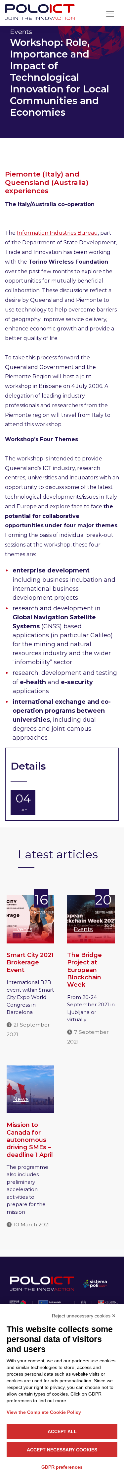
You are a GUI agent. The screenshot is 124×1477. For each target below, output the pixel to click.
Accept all (62, 1431)
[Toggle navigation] (110, 14)
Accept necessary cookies (62, 1449)
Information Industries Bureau (57, 233)
